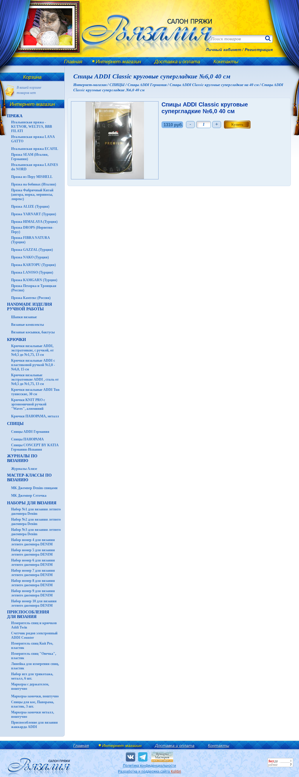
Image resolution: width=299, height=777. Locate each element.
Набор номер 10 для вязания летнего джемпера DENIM (34, 603)
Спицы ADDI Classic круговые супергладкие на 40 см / (216, 84)
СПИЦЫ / (118, 84)
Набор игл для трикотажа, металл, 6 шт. (32, 676)
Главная (73, 61)
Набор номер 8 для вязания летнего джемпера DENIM (33, 583)
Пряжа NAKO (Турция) (30, 257)
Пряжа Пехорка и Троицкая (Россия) (33, 288)
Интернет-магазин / (91, 84)
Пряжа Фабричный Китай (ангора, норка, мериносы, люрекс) (32, 194)
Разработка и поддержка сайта (149, 771)
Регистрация (259, 49)
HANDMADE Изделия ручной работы (29, 306)
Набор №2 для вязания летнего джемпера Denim (36, 521)
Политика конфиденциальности (149, 766)
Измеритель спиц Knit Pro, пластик (32, 645)
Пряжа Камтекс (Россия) (31, 298)
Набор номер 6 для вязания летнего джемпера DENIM (33, 562)
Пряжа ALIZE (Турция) (30, 206)
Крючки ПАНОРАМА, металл (35, 416)
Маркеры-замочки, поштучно (35, 696)
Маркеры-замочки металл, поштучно (32, 714)
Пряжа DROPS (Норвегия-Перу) (32, 229)
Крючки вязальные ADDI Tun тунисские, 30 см (35, 392)
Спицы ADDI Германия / (149, 84)
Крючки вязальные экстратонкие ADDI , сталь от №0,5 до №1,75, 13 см (35, 379)
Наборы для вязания (31, 503)
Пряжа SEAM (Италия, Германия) (29, 157)
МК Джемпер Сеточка (28, 496)
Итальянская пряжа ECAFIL (34, 149)
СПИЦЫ (15, 423)
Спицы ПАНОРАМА (27, 439)
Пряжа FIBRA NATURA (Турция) (30, 240)
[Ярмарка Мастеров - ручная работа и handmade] (162, 761)
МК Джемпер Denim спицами (34, 488)
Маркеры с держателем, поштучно (30, 686)
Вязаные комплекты (27, 325)
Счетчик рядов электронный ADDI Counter (34, 635)
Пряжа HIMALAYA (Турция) (34, 222)
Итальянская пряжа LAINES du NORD (34, 167)
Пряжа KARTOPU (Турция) (33, 265)
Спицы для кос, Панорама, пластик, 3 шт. (32, 704)
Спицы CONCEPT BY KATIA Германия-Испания (34, 447)
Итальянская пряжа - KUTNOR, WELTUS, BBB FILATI (31, 126)
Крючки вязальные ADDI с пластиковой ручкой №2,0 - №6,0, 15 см (33, 364)
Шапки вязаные (24, 317)
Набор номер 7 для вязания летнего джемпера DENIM (33, 572)
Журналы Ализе (24, 469)
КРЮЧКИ (16, 339)
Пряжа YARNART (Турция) (33, 214)
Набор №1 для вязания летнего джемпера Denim (36, 511)
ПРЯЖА (14, 116)
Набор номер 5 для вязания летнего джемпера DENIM (33, 552)
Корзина (32, 77)
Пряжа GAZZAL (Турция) (32, 250)
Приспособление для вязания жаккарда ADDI (34, 724)
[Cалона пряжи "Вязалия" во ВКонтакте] (130, 757)
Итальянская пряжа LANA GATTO (33, 139)
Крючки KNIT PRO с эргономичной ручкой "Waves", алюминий (28, 404)
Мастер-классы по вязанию (29, 477)
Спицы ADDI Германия (30, 432)
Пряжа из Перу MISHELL (32, 177)
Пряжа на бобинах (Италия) (33, 184)
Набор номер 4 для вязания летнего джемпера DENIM (33, 542)
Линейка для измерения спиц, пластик (35, 666)
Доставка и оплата (177, 61)
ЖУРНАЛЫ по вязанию (22, 458)
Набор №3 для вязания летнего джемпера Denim (36, 532)
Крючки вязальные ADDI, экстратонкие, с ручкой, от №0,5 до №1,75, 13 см (32, 350)
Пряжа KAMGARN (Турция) (34, 280)
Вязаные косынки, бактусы (33, 332)
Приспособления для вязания (28, 614)
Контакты (226, 61)
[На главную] (44, 56)
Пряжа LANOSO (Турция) (32, 272)
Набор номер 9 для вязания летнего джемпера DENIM (33, 593)
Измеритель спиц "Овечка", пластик (33, 656)
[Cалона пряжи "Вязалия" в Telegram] (142, 757)
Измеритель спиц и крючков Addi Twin (34, 625)
